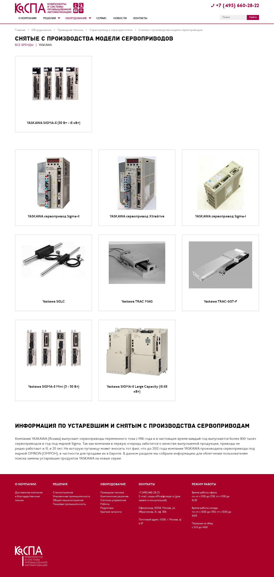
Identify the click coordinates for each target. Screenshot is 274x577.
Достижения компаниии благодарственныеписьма (29, 496)
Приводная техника (71, 30)
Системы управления (113, 500)
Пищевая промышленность (69, 504)
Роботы (104, 504)
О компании (27, 18)
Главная (20, 30)
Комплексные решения (114, 496)
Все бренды (24, 45)
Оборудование (76, 18)
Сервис (101, 18)
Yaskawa (45, 45)
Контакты (140, 18)
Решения (49, 18)
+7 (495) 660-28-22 (237, 5)
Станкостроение (63, 492)
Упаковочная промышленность (71, 496)
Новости (120, 18)
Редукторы (106, 508)
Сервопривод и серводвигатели (111, 30)
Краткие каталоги (111, 512)
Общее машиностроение (68, 500)
